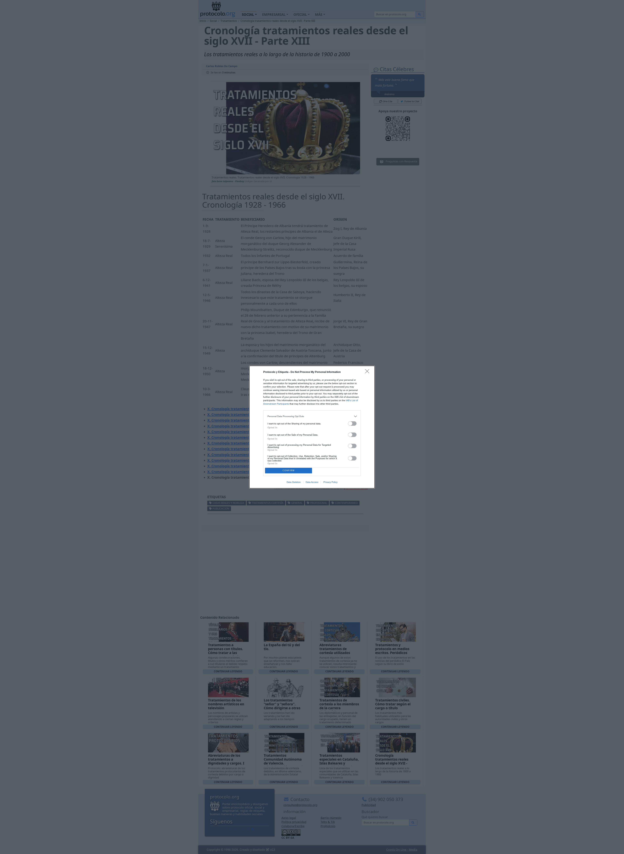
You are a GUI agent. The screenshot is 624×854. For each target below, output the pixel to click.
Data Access (312, 482)
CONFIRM (289, 470)
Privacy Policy (330, 482)
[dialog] (312, 427)
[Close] (368, 372)
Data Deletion (294, 482)
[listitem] (312, 416)
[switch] (352, 423)
